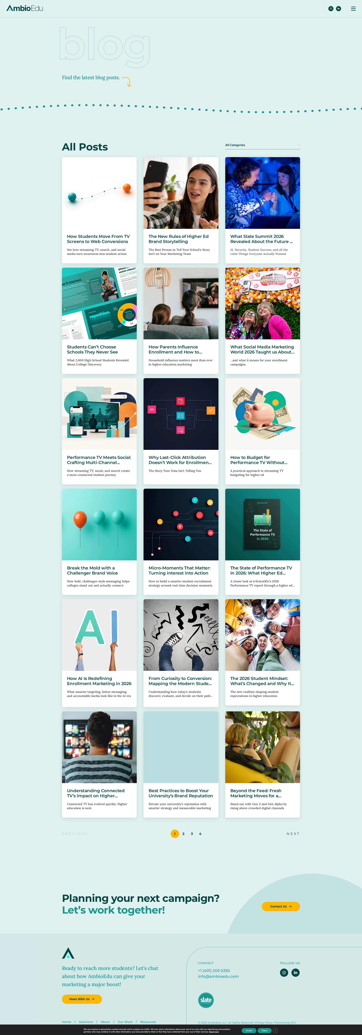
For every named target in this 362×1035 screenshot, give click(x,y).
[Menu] (353, 8)
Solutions (86, 1021)
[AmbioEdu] (24, 9)
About (105, 1021)
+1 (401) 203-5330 (214, 970)
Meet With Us (79, 999)
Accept (249, 1030)
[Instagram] (330, 8)
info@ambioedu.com (218, 976)
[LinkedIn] (338, 8)
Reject (264, 1030)
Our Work (125, 1021)
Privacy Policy (264, 1022)
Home (66, 1021)
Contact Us (278, 906)
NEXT (293, 834)
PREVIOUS (75, 834)
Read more (214, 1031)
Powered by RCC (285, 1022)
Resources (148, 1021)
